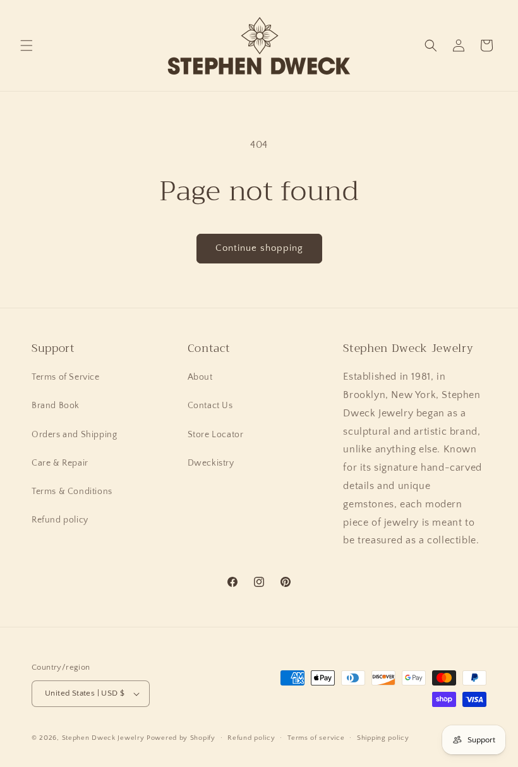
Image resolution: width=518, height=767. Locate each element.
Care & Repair (60, 463)
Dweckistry (211, 463)
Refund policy (60, 520)
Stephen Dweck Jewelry (103, 738)
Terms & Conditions (72, 491)
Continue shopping (259, 248)
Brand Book (56, 406)
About (200, 377)
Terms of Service (66, 377)
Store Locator (216, 435)
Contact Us (210, 406)
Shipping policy (383, 738)
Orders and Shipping (74, 435)
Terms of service (315, 738)
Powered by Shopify (181, 738)
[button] (26, 45)
